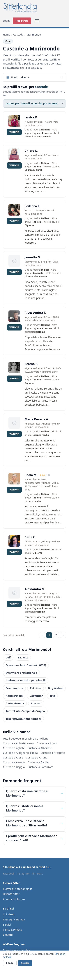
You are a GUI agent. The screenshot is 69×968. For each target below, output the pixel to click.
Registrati (22, 20)
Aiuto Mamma (15, 703)
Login (6, 20)
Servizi (7, 924)
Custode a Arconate (53, 752)
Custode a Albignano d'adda (20, 752)
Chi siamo (9, 914)
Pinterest (37, 873)
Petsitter (35, 688)
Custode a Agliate (14, 748)
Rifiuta (9, 963)
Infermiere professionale (21, 672)
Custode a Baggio (14, 767)
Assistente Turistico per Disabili (25, 680)
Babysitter (36, 695)
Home (6, 34)
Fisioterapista (14, 688)
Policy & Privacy (12, 929)
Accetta (25, 963)
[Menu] (37, 21)
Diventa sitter (11, 894)
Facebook (8, 873)
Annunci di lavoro (14, 899)
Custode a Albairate (40, 748)
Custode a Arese (13, 757)
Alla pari (36, 703)
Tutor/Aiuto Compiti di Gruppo (25, 711)
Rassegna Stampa (14, 919)
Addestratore (14, 695)
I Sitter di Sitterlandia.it (17, 889)
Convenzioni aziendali (16, 950)
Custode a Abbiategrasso (18, 743)
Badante (23, 657)
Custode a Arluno (36, 757)
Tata (52, 695)
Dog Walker (55, 688)
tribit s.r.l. (45, 867)
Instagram (23, 873)
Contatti (8, 934)
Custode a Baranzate (40, 767)
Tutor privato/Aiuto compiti (23, 718)
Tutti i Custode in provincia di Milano (25, 738)
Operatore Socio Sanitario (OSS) (26, 665)
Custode (18, 34)
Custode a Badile (38, 762)
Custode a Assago (14, 762)
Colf (8, 657)
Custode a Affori (47, 743)
